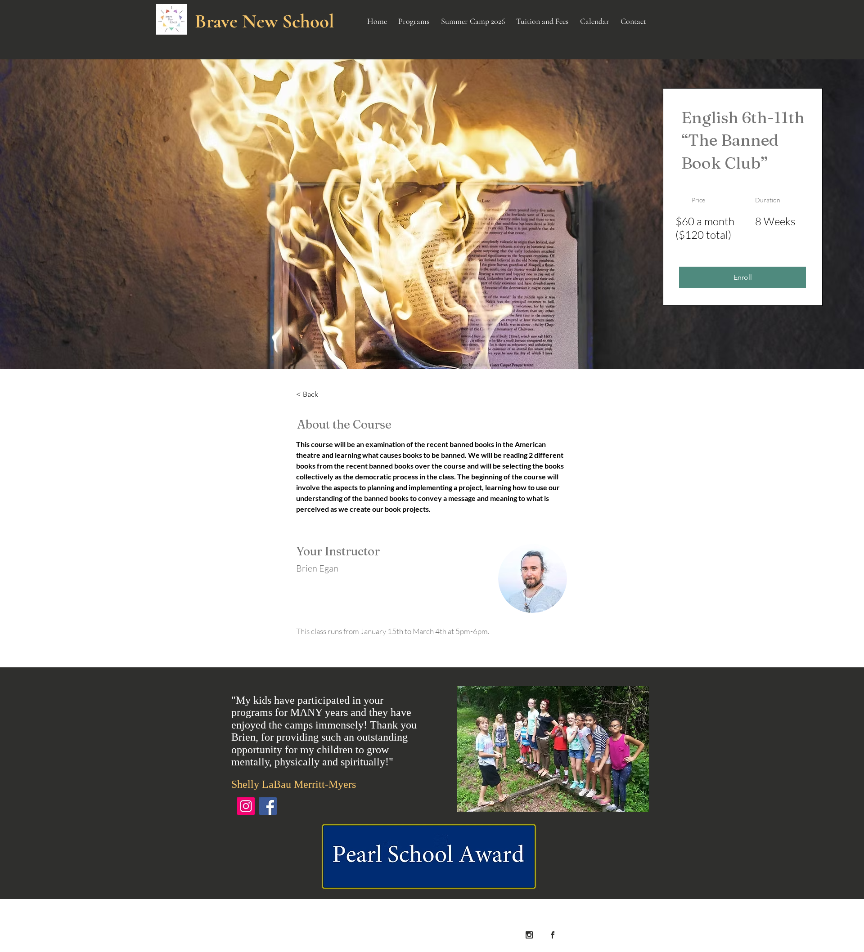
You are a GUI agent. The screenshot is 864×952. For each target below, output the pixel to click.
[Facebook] (268, 806)
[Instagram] (246, 806)
